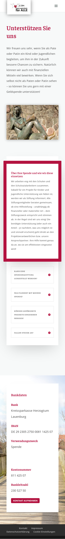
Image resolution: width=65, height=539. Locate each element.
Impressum (37, 528)
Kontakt (23, 528)
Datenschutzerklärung (17, 531)
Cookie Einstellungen (44, 531)
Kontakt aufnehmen (25, 500)
